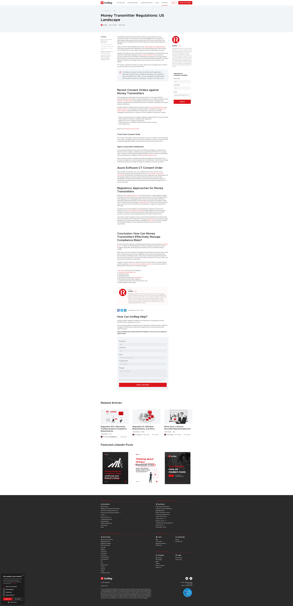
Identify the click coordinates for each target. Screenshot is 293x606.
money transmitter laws (148, 55)
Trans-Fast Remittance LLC (156, 107)
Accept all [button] (8, 599)
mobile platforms (144, 202)
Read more (13, 583)
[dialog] (13, 589)
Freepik (145, 598)
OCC (151, 219)
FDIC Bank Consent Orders (131, 129)
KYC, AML (121, 270)
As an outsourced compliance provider (140, 264)
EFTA (143, 155)
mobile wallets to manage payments (155, 47)
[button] (13, 602)
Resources (107, 11)
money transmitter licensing (134, 210)
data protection (137, 277)
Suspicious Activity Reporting (127, 272)
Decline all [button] (18, 599)
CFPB (129, 99)
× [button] (22, 575)
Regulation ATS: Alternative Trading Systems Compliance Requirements (114, 429)
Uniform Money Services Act (131, 195)
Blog (114, 11)
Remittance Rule (152, 155)
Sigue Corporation (122, 109)
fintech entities (151, 220)
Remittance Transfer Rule (124, 101)
